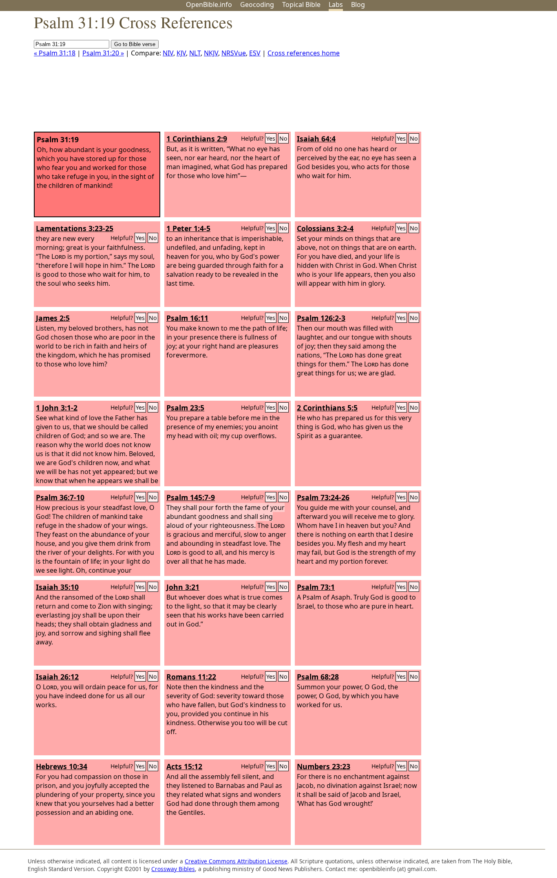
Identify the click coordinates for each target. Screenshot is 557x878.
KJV (181, 53)
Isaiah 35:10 (57, 587)
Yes (270, 138)
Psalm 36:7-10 (60, 497)
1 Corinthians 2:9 (196, 138)
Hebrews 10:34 (61, 766)
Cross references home (303, 53)
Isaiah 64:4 (316, 138)
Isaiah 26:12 (57, 677)
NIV (168, 53)
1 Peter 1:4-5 (188, 228)
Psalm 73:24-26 (323, 497)
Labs (336, 4)
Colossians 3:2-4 (325, 228)
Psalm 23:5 (185, 408)
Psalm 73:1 (316, 587)
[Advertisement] (474, 75)
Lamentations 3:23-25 (74, 228)
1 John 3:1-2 (56, 408)
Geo (257, 4)
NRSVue (233, 53)
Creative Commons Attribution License (236, 861)
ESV (255, 53)
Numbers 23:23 (323, 766)
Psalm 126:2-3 (321, 318)
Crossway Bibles (173, 869)
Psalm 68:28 (318, 677)
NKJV (211, 53)
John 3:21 (182, 587)
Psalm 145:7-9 (190, 497)
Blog (358, 4)
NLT (195, 53)
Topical (301, 4)
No (283, 138)
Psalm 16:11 (187, 318)
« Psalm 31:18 (54, 53)
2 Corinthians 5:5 (327, 408)
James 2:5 (53, 318)
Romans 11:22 (191, 677)
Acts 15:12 (184, 766)
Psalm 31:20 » (103, 53)
